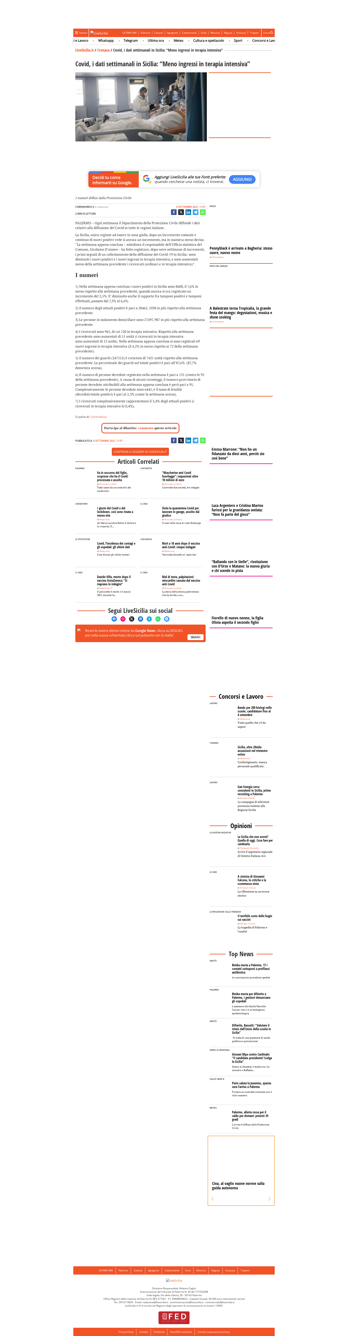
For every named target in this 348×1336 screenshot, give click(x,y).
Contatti (143, 1332)
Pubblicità (159, 1332)
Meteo (163, 40)
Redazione (104, 519)
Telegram (115, 40)
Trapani (254, 32)
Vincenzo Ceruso (248, 888)
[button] (212, 1199)
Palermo (145, 32)
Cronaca (103, 50)
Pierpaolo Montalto (249, 848)
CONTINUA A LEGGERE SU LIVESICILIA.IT (140, 452)
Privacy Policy (126, 1332)
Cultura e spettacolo (193, 40)
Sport (223, 40)
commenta (145, 428)
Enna (203, 32)
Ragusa (228, 32)
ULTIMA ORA (129, 32)
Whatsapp (90, 40)
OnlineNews (218, 257)
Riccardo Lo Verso (108, 484)
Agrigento (172, 32)
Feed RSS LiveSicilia (181, 1332)
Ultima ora (140, 40)
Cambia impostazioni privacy (214, 1332)
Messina (215, 32)
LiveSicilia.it (84, 50)
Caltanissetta (189, 32)
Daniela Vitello (247, 798)
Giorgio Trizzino (247, 923)
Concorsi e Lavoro (250, 40)
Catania (158, 32)
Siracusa (241, 32)
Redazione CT (106, 588)
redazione (102, 207)
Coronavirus (99, 417)
